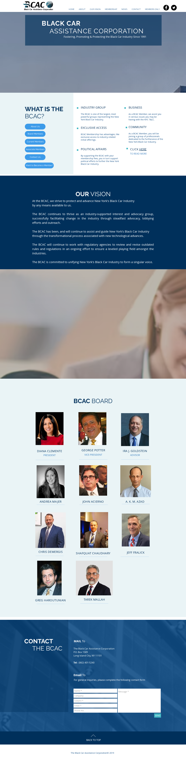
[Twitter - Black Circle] (174, 7)
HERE (143, 149)
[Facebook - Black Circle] (166, 7)
